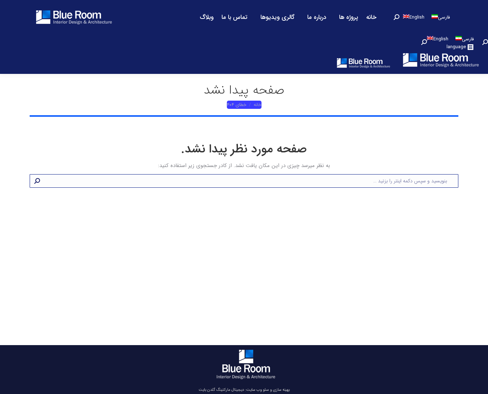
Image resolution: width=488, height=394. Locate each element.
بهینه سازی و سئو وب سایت (268, 390)
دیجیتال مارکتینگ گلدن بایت (221, 390)
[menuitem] (371, 17)
